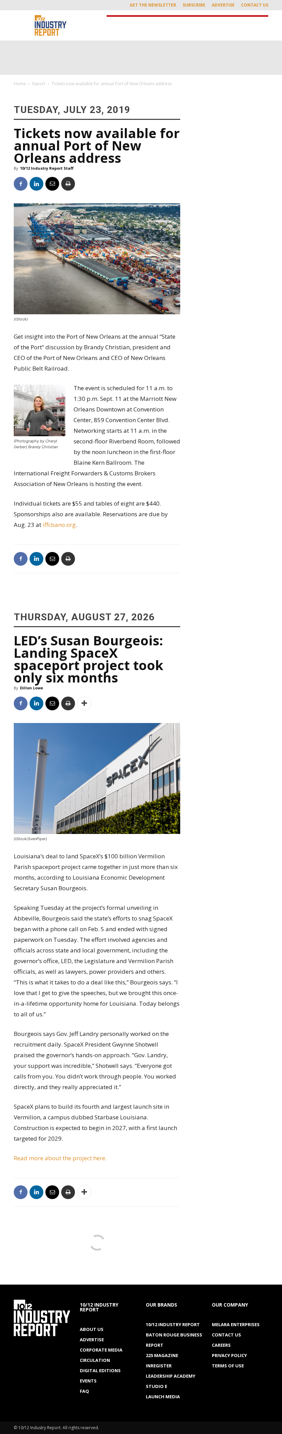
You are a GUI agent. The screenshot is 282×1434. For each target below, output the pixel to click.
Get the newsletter (153, 5)
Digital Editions (100, 1370)
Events (88, 1381)
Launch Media (163, 1396)
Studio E (156, 1386)
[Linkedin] (36, 184)
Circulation (95, 1360)
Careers (221, 1345)
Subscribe (194, 5)
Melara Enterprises (236, 1324)
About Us (92, 1329)
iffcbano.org (59, 525)
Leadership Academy (170, 1376)
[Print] (68, 184)
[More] (84, 703)
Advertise (223, 5)
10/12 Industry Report (173, 1324)
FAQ (84, 1391)
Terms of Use (228, 1366)
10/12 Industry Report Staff (47, 168)
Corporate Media (101, 1350)
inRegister (159, 1366)
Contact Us (254, 5)
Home (20, 84)
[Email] (52, 184)
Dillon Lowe (31, 687)
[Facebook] (21, 184)
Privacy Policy (229, 1355)
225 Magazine (162, 1355)
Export (38, 84)
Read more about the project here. (60, 1158)
